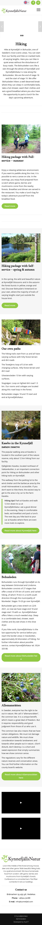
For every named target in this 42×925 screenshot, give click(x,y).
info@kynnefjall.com (24, 902)
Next (40, 26)
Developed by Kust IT (21, 922)
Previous (2, 26)
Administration (21, 919)
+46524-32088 (24, 898)
